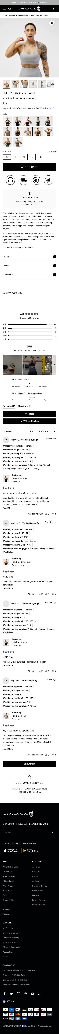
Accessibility (8, 952)
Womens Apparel (15, 15)
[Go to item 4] (33, 84)
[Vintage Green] (48, 131)
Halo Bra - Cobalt (19, 480)
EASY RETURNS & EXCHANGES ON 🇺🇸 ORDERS (29, 2)
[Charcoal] (48, 121)
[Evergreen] (7, 142)
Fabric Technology (40, 886)
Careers (35, 872)
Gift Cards (7, 914)
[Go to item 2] (15, 84)
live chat (26, 985)
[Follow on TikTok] (39, 994)
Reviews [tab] (9, 407)
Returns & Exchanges (12, 938)
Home (5, 15)
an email (14, 985)
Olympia (35, 895)
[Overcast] (7, 131)
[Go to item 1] (6, 84)
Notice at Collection (46, 1026)
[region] (29, 365)
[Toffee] (18, 142)
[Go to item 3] (24, 84)
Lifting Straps (8, 881)
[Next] (55, 2)
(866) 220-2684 (21, 980)
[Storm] (38, 131)
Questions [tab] (24, 407)
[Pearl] (28, 131)
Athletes (35, 881)
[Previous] (3, 2)
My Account (8, 928)
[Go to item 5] (42, 84)
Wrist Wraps (8, 886)
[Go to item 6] (50, 84)
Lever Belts (7, 872)
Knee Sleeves (9, 876)
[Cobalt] (18, 121)
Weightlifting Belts (10, 867)
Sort (32, 431)
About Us (36, 867)
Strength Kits (8, 900)
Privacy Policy (9, 942)
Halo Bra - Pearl (19, 717)
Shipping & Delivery (11, 933)
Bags (5, 895)
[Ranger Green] (38, 121)
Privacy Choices (31, 1026)
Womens (6, 909)
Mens (5, 905)
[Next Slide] (54, 365)
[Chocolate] (18, 131)
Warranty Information (12, 947)
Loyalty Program (39, 900)
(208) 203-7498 (24, 792)
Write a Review (35, 422)
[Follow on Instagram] (18, 994)
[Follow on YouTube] (32, 994)
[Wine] (28, 121)
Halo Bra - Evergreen (21, 563)
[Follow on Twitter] (11, 994)
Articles (35, 876)
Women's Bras (28, 15)
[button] (19, 98)
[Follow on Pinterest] (25, 994)
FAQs (5, 956)
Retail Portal (37, 890)
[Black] (7, 121)
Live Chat (37, 792)
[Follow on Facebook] (4, 994)
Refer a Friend (38, 905)
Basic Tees (7, 890)
